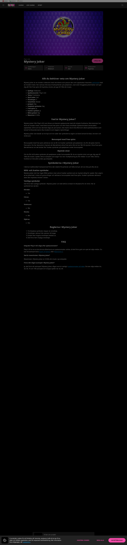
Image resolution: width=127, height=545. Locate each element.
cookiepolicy (26, 542)
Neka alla (100, 540)
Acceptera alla (117, 540)
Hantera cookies (83, 540)
